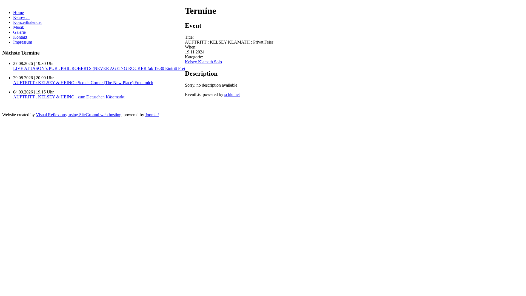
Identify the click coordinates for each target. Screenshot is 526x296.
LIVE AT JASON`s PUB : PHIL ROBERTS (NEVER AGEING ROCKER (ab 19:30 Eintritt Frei (99, 68)
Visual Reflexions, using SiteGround (68, 114)
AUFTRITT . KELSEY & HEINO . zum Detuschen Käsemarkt (68, 97)
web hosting (110, 114)
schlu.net (232, 94)
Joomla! (152, 114)
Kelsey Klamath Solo (203, 61)
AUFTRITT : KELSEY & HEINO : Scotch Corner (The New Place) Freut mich (83, 82)
